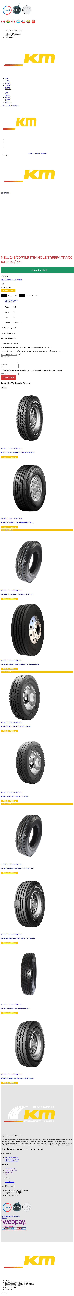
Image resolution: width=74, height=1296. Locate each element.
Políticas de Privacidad (11, 1161)
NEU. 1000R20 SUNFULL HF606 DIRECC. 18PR (15, 1008)
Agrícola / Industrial (11, 1170)
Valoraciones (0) (10, 302)
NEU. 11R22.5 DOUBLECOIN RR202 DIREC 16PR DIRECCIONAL (20, 664)
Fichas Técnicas (9, 1182)
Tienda (7, 80)
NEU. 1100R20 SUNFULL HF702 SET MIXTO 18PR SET (17, 594)
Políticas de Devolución (12, 1159)
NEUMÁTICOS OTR (13, 146)
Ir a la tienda (8, 290)
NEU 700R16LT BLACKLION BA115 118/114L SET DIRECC (17, 452)
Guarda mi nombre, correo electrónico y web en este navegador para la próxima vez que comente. (32, 370)
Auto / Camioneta (10, 1169)
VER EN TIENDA (9, 457)
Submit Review (8, 377)
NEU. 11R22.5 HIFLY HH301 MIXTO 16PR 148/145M (15, 726)
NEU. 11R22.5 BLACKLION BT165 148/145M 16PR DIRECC (18, 938)
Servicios (7, 82)
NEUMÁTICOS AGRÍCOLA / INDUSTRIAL (22, 142)
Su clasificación (6, 354)
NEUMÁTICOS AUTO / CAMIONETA (19, 139)
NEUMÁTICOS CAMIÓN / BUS (17, 144)
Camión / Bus (9, 1172)
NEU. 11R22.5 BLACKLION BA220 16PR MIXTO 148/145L (17, 1078)
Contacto (7, 85)
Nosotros (7, 83)
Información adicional (11, 300)
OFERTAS (8, 89)
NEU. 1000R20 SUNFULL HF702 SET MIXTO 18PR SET (17, 868)
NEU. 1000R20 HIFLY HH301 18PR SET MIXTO (14, 796)
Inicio (6, 78)
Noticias (7, 87)
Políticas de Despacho (11, 1157)
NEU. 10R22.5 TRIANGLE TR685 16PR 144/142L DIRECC (17, 522)
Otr (6, 1174)
